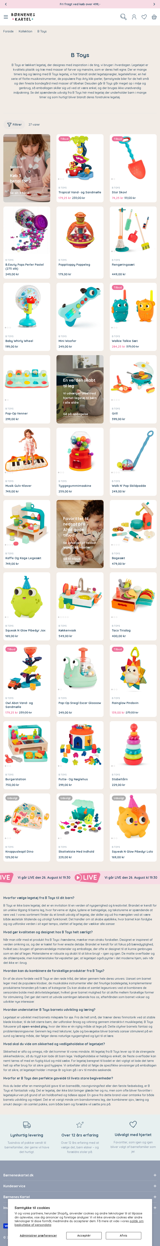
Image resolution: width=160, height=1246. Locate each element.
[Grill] (133, 378)
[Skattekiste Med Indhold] (79, 816)
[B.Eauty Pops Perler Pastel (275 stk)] (26, 230)
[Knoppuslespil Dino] (26, 816)
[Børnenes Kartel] (68, 878)
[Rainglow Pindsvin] (133, 668)
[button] (5, 4)
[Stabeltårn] (133, 744)
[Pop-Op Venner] (26, 378)
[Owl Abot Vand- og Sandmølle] (26, 668)
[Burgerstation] (26, 744)
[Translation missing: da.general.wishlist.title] (144, 16)
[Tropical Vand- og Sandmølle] (79, 157)
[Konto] (134, 16)
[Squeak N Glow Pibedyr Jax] (26, 595)
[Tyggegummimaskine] (79, 451)
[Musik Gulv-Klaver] (26, 451)
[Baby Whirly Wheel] (26, 306)
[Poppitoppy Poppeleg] (79, 230)
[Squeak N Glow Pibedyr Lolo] (133, 816)
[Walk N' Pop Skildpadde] (133, 451)
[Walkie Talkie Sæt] (133, 306)
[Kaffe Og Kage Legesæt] (26, 523)
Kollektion (25, 31)
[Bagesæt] (133, 523)
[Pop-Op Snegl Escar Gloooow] (79, 668)
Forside (8, 31)
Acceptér (84, 1235)
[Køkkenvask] (79, 595)
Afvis (123, 1235)
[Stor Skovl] (133, 157)
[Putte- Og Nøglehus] (79, 744)
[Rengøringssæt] (133, 230)
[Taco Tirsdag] (133, 595)
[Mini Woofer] (79, 306)
